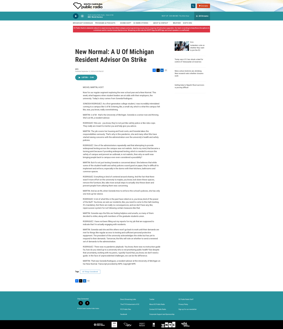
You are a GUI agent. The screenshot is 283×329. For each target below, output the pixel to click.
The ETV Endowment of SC (129, 304)
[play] (75, 16)
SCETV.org (187, 23)
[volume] (82, 16)
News (192, 42)
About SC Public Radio (157, 304)
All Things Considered (90, 272)
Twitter (151, 299)
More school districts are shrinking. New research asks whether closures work (189, 73)
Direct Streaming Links (128, 299)
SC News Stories (140, 23)
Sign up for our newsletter (188, 309)
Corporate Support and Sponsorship (161, 314)
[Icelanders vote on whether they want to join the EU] (182, 46)
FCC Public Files (125, 309)
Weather (177, 23)
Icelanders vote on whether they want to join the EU (197, 47)
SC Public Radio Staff (186, 299)
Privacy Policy (183, 304)
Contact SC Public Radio (157, 309)
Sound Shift (125, 23)
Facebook (123, 314)
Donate (204, 6)
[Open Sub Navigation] (117, 23)
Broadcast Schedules (83, 23)
